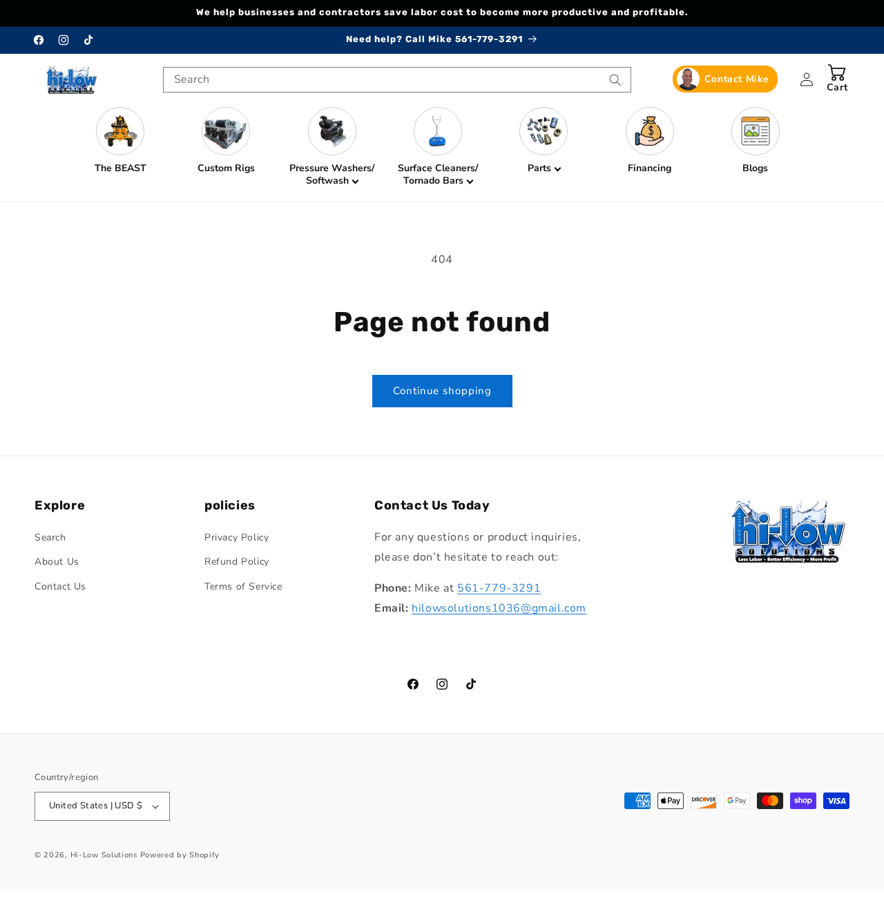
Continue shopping (442, 391)
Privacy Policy (236, 537)
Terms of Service (243, 586)
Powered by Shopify (180, 855)
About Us (57, 561)
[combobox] (397, 80)
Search (50, 537)
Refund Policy (236, 561)
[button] (331, 147)
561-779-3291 (499, 588)
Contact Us (60, 586)
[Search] (615, 80)
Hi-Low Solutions (103, 855)
